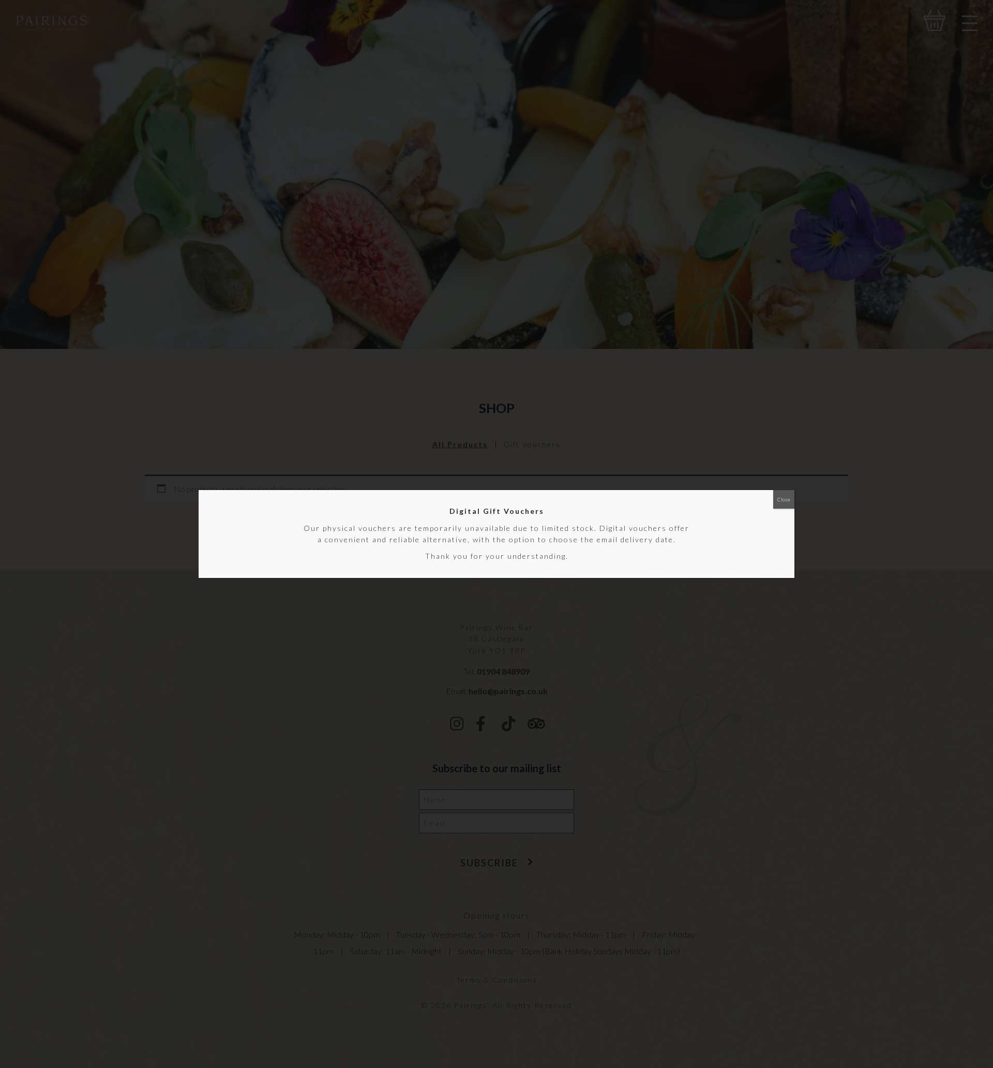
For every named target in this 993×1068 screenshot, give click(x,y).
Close (783, 499)
